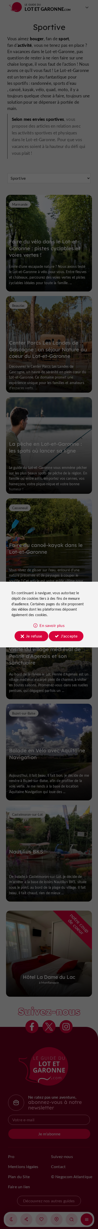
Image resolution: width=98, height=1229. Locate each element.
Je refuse (34, 636)
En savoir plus (51, 625)
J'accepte (69, 636)
